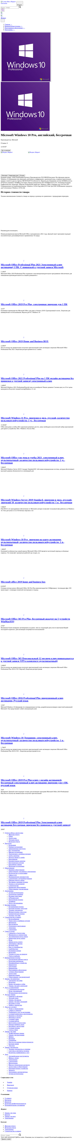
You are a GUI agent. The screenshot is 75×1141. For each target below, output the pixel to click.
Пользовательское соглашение (15, 1105)
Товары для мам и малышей (18, 1001)
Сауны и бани (13, 1030)
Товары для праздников (16, 1035)
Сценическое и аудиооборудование (20, 878)
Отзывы (22, 175)
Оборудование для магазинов (18, 889)
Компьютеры (13, 968)
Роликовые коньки (15, 950)
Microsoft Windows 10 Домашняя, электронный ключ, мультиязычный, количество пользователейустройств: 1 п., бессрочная (32, 740)
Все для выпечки (14, 850)
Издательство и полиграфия (18, 873)
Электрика (12, 928)
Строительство (14, 885)
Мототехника (13, 1063)
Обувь (11, 836)
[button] (37, 106)
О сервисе (8, 1098)
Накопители (13, 965)
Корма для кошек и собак (17, 984)
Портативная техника (16, 899)
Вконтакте (10, 1085)
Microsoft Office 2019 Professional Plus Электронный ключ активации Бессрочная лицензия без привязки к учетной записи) (36, 823)
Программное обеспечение (18, 970)
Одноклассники (12, 1088)
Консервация (13, 859)
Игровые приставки (15, 896)
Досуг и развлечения (12, 987)
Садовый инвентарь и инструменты (21, 1014)
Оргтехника (13, 966)
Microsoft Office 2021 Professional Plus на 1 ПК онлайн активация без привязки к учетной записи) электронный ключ (37, 379)
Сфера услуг (13, 875)
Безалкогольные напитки (17, 861)
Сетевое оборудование (16, 972)
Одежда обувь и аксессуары (14, 833)
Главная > (8, 24)
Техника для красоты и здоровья (19, 1049)
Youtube (9, 1082)
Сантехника (13, 929)
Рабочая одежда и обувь (16, 880)
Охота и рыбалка (14, 956)
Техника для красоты (16, 910)
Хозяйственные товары (16, 1033)
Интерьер (12, 1038)
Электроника (9, 891)
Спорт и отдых (10, 931)
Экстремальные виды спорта (18, 936)
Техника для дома (14, 915)
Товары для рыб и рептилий (18, 986)
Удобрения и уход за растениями (19, 1012)
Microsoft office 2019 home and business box (23, 582)
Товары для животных (12, 979)
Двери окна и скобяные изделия (19, 921)
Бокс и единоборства (16, 947)
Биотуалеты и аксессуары (17, 1023)
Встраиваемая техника (16, 907)
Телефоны (12, 901)
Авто (6, 1054)
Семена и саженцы (15, 1010)
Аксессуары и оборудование (18, 1067)
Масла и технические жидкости (19, 1065)
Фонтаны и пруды (15, 1017)
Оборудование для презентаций (19, 977)
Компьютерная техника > (14, 26)
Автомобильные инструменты (19, 1056)
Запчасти (12, 1070)
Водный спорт (13, 945)
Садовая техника (14, 1028)
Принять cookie (6, 1139)
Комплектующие (14, 975)
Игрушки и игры (14, 1003)
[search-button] (2, 10)
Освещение (12, 1040)
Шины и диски (14, 1058)
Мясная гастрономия (15, 852)
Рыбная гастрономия (15, 847)
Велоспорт (12, 952)
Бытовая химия (14, 1044)
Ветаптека (12, 982)
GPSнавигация (14, 898)
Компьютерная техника (12, 958)
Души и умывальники (16, 1009)
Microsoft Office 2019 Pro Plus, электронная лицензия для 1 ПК (34, 304)
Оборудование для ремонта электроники (22, 871)
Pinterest (9, 1090)
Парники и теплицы (15, 1016)
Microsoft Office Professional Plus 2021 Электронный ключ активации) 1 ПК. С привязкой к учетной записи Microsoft (32, 266)
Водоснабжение (14, 919)
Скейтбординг (13, 949)
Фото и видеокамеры (16, 903)
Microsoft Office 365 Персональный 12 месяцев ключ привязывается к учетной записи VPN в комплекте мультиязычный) (37, 659)
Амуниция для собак (15, 980)
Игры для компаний (15, 991)
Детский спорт (13, 998)
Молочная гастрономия (16, 866)
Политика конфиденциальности (15, 1103)
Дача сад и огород (11, 1007)
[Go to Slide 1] (26, 57)
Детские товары (10, 994)
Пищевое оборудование (16, 870)
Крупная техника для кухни (18, 908)
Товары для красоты (11, 1047)
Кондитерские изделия (16, 863)
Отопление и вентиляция (17, 926)
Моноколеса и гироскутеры (18, 935)
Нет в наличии (6, 150)
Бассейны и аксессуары (16, 1026)
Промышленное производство (19, 877)
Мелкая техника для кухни (17, 912)
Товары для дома (10, 1031)
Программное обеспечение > (15, 28)
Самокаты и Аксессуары (17, 933)
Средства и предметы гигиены (19, 1051)
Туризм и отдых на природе (18, 954)
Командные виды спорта (17, 938)
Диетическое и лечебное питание (20, 854)
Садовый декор (14, 1019)
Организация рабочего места (18, 959)
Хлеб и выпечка (14, 856)
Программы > (10, 30)
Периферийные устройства (18, 963)
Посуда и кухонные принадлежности (21, 1042)
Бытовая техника (10, 905)
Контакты (8, 1100)
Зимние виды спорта (15, 942)
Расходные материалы (16, 961)
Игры (10, 940)
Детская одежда (14, 840)
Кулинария (12, 845)
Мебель (11, 1037)
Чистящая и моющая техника (18, 882)
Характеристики (13, 175)
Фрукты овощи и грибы (17, 857)
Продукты (8, 843)
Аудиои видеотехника (16, 892)
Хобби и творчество (15, 1005)
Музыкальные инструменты (18, 993)
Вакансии (8, 1102)
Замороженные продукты (17, 848)
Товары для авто (10, 1116)
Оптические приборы (16, 894)
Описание (4, 175)
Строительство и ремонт (13, 917)
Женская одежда (14, 834)
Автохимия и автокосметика (18, 1072)
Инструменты (13, 924)
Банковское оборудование (17, 887)
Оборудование (9, 868)
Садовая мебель (14, 1021)
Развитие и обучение (15, 996)
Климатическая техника (17, 914)
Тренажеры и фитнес (16, 943)
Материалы (12, 922)
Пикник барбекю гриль (16, 1024)
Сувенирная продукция (16, 989)
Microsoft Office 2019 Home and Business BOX (24, 341)
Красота (7, 1115)
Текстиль (12, 1045)
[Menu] (3, 20)
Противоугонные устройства (18, 1068)
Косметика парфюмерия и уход (19, 1052)
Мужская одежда (14, 841)
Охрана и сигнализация (16, 884)
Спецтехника (13, 1061)
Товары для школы (15, 1000)
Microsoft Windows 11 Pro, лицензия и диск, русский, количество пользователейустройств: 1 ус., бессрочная (35, 419)
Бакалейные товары (15, 864)
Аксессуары (13, 838)
